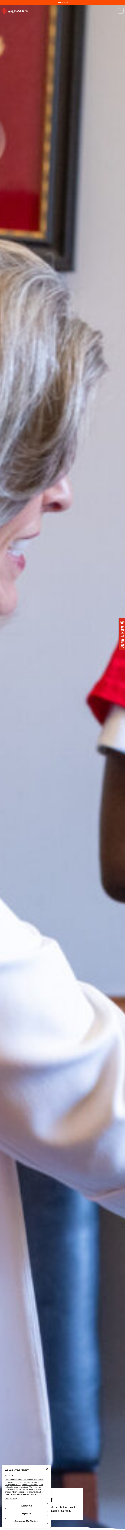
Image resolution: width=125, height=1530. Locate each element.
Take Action (62, 2)
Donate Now (122, 637)
